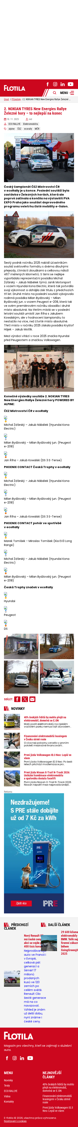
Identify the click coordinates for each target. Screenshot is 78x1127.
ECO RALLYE (14, 124)
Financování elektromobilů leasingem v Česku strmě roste (57, 1099)
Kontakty (9, 1101)
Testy (7, 1085)
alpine (12, 128)
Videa (7, 1096)
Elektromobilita (30, 124)
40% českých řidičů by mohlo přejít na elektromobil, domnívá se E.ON (58, 1087)
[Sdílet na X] (25, 699)
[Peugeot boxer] (39, 853)
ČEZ (19, 128)
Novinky (8, 1080)
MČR (37, 128)
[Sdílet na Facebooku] (17, 699)
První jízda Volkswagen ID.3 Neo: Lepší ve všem (58, 1109)
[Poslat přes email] (32, 699)
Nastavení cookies (15, 1121)
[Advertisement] (39, 39)
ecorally (28, 128)
